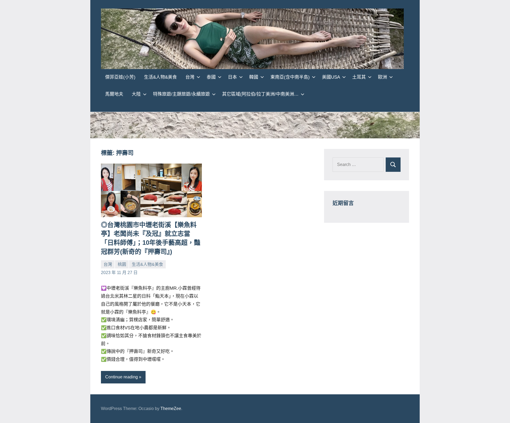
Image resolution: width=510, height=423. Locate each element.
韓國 (253, 77)
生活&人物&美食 (160, 77)
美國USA (331, 77)
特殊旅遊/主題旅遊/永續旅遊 (181, 94)
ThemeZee (170, 408)
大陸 (136, 94)
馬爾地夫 (114, 94)
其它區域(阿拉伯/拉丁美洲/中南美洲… (260, 94)
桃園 (122, 264)
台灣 (189, 77)
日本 (232, 77)
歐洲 (382, 77)
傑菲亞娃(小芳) (120, 77)
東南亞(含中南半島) (290, 77)
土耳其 (359, 77)
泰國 (211, 77)
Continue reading (121, 377)
